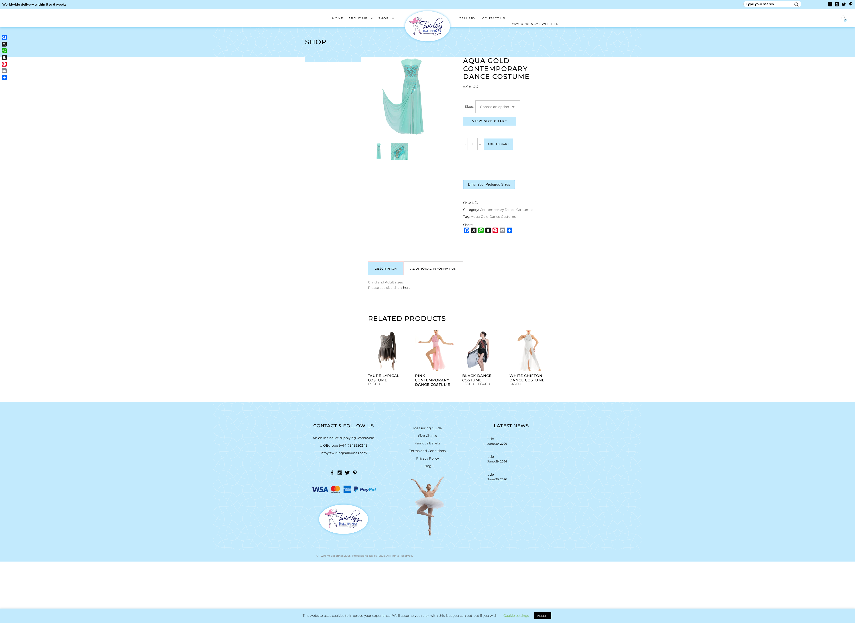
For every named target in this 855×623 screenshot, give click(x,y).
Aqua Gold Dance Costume (493, 216)
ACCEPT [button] (543, 615)
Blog (427, 466)
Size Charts (427, 436)
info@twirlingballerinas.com (343, 453)
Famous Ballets (427, 443)
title (490, 439)
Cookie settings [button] (516, 615)
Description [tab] (386, 268)
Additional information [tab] (433, 268)
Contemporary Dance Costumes (506, 210)
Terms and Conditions (427, 451)
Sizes (469, 106)
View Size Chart (489, 121)
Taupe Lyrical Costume (383, 378)
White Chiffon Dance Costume (526, 378)
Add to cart (498, 144)
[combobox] (497, 106)
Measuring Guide (427, 428)
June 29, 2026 (497, 443)
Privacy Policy (427, 458)
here (407, 287)
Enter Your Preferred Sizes (489, 184)
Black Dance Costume (477, 378)
